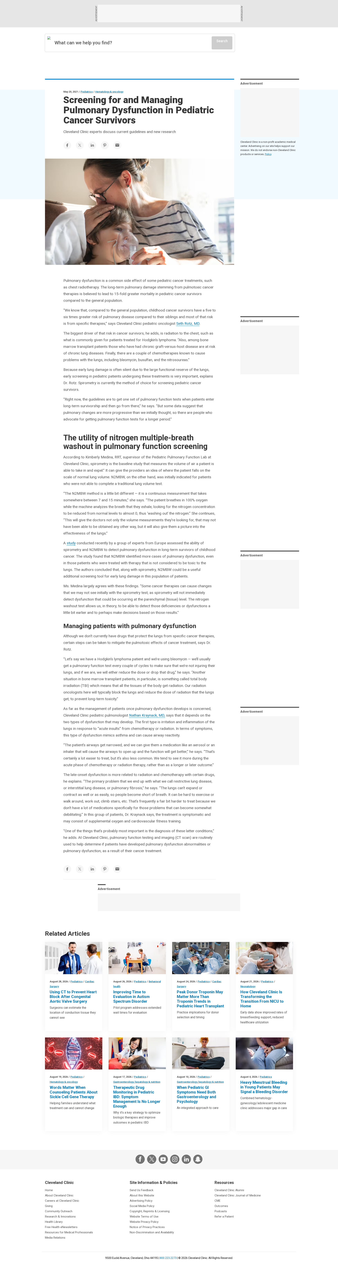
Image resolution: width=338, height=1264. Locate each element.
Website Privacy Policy (144, 1222)
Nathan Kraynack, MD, (147, 715)
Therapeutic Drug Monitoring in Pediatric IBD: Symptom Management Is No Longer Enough (136, 1097)
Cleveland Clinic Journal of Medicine (238, 1195)
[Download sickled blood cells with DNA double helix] (73, 1053)
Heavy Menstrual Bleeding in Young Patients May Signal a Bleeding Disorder (264, 1087)
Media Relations (55, 1237)
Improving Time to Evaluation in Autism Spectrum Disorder (131, 997)
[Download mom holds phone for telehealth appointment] (264, 958)
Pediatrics (87, 91)
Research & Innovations (60, 1216)
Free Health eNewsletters (61, 1227)
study (71, 543)
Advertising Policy (141, 1200)
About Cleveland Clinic (59, 1195)
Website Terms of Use (144, 1216)
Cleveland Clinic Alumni (229, 1190)
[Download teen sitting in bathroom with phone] (200, 1053)
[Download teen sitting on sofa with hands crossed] (264, 1053)
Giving (49, 1206)
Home (49, 1190)
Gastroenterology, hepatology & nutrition (136, 1081)
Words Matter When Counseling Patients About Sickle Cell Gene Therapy (73, 1092)
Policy (268, 154)
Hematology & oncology (109, 91)
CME (217, 1200)
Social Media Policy (142, 1206)
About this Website (142, 1195)
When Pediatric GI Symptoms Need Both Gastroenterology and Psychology (196, 1094)
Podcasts (221, 1211)
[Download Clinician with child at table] (137, 958)
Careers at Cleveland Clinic (62, 1200)
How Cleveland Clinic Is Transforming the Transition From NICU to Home (262, 999)
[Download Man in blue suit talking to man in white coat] (73, 958)
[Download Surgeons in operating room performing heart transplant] (200, 958)
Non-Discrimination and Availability (152, 1232)
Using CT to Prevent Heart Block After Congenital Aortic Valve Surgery (73, 997)
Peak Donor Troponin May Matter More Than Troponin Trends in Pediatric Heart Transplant (200, 999)
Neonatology (247, 986)
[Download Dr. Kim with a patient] (137, 1053)
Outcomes (221, 1206)
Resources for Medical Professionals (69, 1232)
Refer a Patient (224, 1216)
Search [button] (222, 41)
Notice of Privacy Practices (147, 1227)
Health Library (54, 1222)
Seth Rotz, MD (188, 323)
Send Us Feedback (141, 1190)
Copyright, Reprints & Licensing (150, 1211)
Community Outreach (58, 1211)
